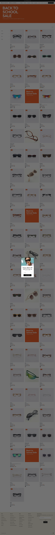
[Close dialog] (33, 258)
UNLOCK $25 (27, 275)
